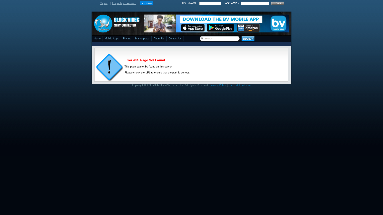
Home (97, 38)
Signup (104, 3)
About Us (159, 38)
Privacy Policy (217, 85)
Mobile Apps (112, 38)
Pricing (127, 38)
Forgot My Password (124, 3)
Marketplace (142, 38)
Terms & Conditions (239, 85)
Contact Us (175, 38)
